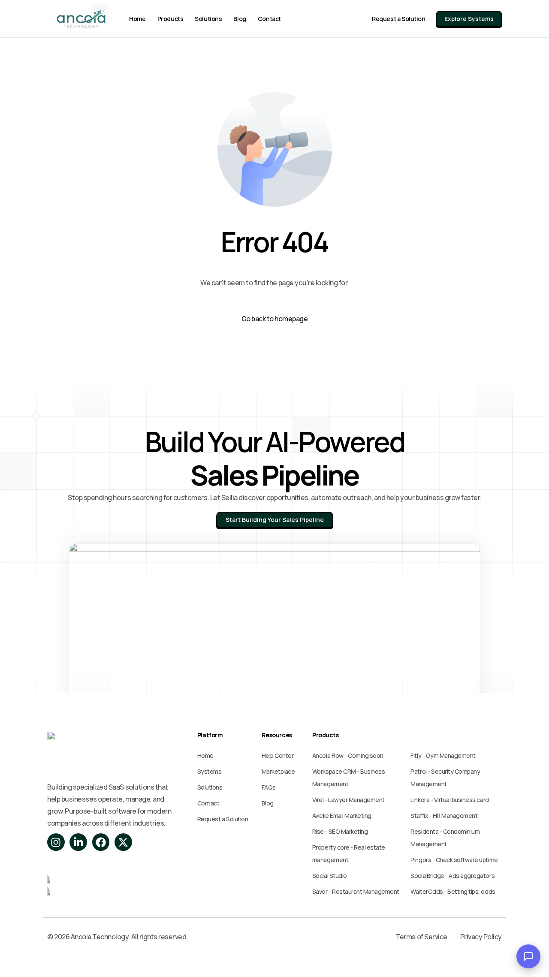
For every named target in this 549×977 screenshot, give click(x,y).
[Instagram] (56, 842)
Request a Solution (398, 19)
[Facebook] (101, 842)
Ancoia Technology (98, 936)
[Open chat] (528, 956)
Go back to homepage (274, 318)
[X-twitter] (123, 842)
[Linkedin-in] (78, 842)
